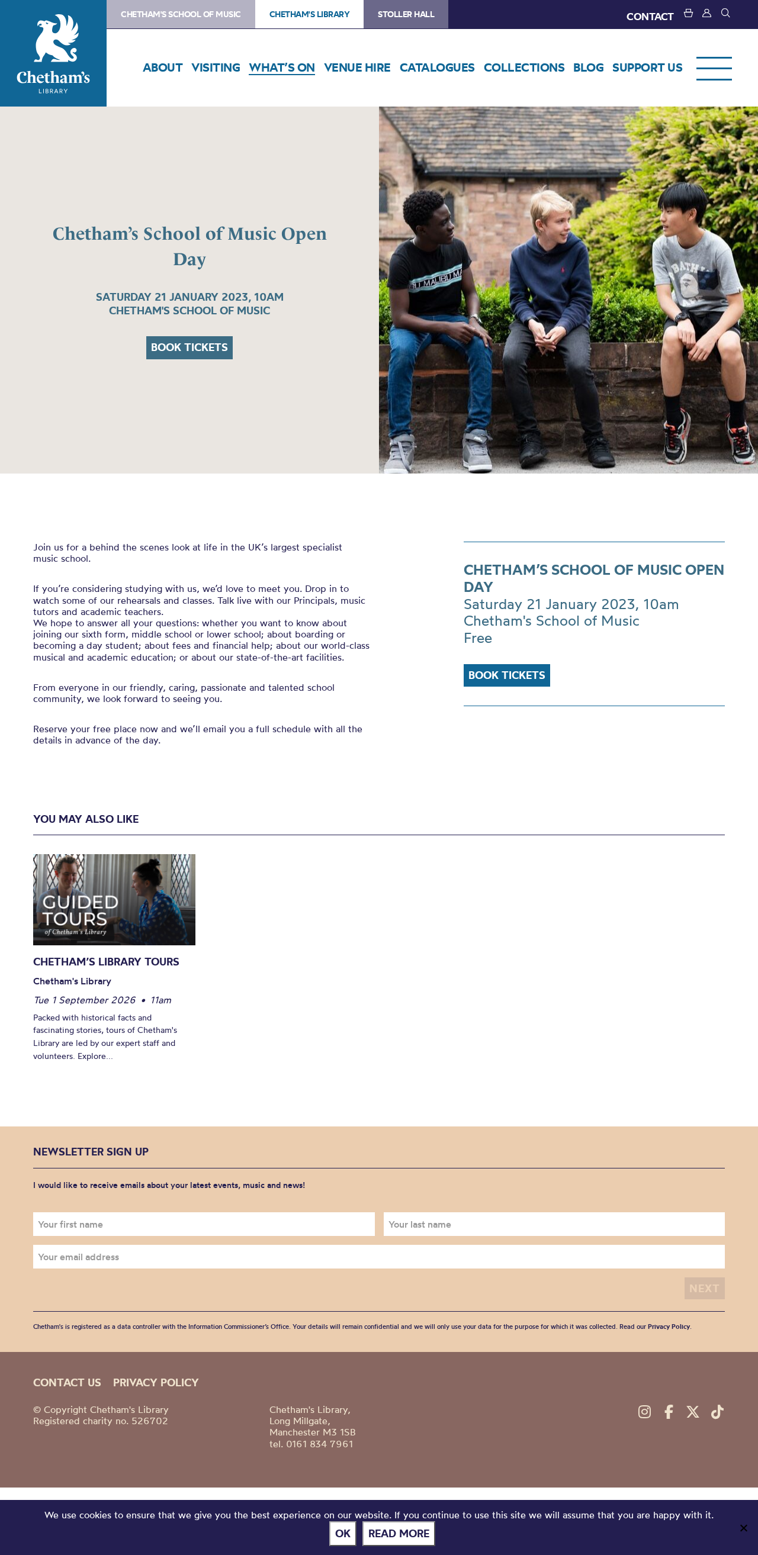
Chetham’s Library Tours (106, 961)
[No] (743, 1528)
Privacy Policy (669, 1326)
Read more (398, 1533)
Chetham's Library (53, 53)
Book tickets (189, 347)
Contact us (67, 1382)
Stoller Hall (406, 14)
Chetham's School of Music (181, 14)
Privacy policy (156, 1382)
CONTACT (650, 16)
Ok (343, 1533)
